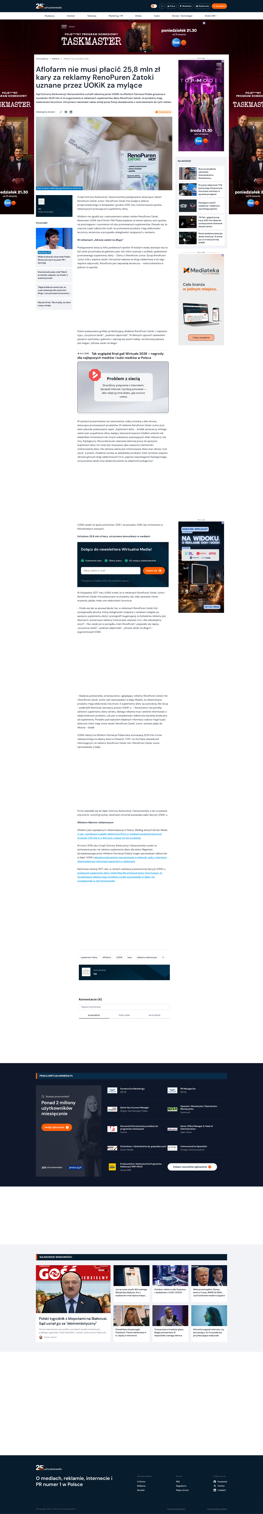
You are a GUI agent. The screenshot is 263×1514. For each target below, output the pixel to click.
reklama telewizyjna (147, 957)
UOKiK (119, 957)
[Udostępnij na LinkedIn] (71, 112)
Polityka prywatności (176, 1509)
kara (130, 957)
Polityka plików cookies (217, 1509)
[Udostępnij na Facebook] (67, 112)
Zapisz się (151, 570)
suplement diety (89, 957)
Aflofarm (107, 957)
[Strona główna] (49, 6)
